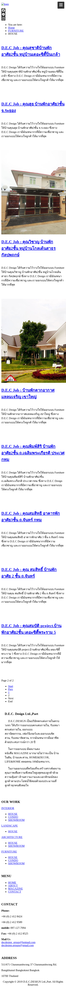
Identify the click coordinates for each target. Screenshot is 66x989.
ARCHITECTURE (12, 837)
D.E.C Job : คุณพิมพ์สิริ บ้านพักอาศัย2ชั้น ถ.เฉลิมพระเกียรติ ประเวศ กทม (32, 453)
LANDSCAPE (9, 825)
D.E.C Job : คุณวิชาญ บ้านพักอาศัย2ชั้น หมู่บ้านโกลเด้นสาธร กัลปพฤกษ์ (28, 248)
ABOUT (13, 885)
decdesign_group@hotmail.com (18, 942)
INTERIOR (7, 808)
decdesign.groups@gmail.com (17, 945)
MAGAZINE (15, 888)
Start (10, 686)
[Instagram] (33, 18)
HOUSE (12, 814)
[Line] (33, 14)
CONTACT (14, 891)
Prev (10, 689)
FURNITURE (9, 851)
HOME (12, 882)
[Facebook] (33, 10)
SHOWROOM (16, 820)
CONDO (13, 817)
